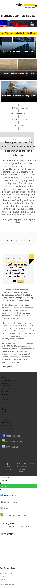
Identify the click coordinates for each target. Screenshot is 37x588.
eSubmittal (5, 386)
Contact (4, 409)
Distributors (6, 383)
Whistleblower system (9, 428)
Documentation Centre (9, 380)
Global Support (7, 414)
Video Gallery (6, 423)
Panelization (6, 399)
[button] (36, 6)
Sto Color (5, 391)
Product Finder (7, 388)
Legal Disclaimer (7, 425)
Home (4, 377)
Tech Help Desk (7, 412)
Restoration (6, 394)
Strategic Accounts (8, 402)
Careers (4, 417)
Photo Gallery (6, 420)
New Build (5, 397)
